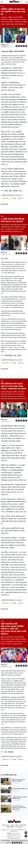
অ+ (26, 833)
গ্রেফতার (19, 355)
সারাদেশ (2, 6)
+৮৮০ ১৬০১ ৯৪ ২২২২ (16, 833)
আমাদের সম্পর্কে (5, 825)
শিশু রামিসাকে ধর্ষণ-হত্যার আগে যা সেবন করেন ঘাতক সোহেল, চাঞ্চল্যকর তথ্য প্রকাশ (13, 386)
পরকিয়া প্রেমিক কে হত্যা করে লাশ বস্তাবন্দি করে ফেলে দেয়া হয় (13, 12)
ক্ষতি (5, 752)
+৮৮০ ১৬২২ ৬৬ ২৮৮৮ (15, 837)
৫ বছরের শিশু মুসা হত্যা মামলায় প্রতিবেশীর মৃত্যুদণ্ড (19, 797)
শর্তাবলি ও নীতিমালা (10, 827)
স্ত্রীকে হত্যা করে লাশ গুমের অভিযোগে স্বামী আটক (18, 780)
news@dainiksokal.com (14, 835)
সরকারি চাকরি (10, 752)
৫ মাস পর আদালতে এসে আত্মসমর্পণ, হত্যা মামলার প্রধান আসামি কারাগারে (19, 807)
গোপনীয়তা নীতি (22, 825)
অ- (26, 836)
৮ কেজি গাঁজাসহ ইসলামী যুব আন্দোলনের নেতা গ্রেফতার (12, 220)
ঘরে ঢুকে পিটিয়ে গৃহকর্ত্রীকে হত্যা (19, 789)
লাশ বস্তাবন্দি (15, 191)
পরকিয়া (6, 191)
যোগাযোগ (12, 825)
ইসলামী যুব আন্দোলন (9, 355)
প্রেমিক (10, 191)
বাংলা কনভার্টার (18, 827)
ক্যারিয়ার (16, 825)
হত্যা (20, 191)
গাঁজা (15, 355)
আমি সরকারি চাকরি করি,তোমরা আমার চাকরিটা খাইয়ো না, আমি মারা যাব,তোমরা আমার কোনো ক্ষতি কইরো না (13, 629)
